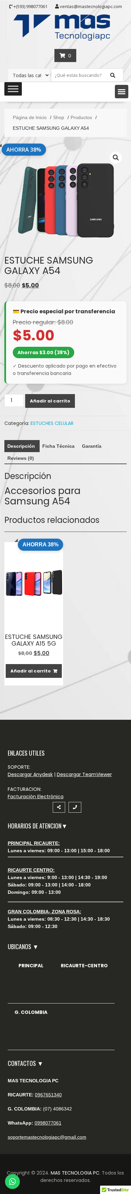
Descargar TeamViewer (84, 774)
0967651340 (48, 1094)
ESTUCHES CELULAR (52, 423)
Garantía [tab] (91, 446)
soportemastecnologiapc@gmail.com (47, 1137)
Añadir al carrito (50, 401)
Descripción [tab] (21, 446)
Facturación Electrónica (35, 796)
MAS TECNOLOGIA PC (75, 1173)
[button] (121, 91)
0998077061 (48, 1123)
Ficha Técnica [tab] (58, 446)
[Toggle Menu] (13, 89)
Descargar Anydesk (30, 774)
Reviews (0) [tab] (20, 458)
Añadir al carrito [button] (30, 671)
